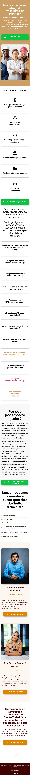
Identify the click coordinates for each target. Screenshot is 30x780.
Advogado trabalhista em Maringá (15, 379)
